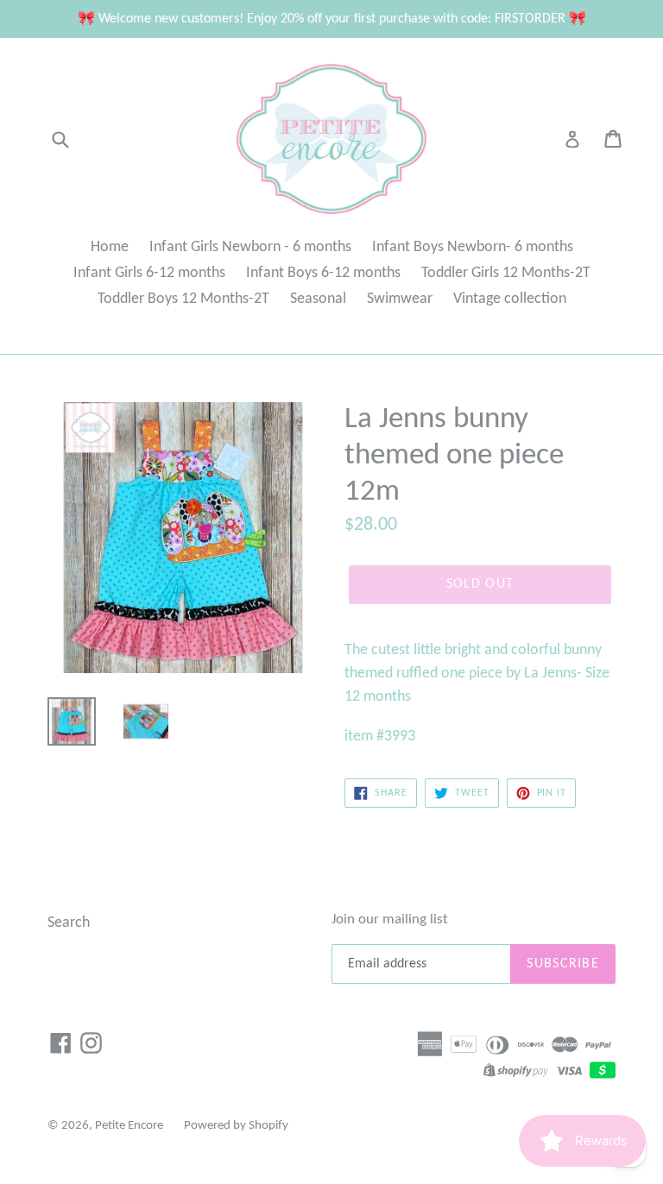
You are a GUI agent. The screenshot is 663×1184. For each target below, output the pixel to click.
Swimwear (400, 299)
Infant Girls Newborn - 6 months (250, 247)
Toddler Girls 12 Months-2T (505, 273)
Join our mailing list (390, 919)
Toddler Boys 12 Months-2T (183, 299)
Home (110, 247)
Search (68, 923)
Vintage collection (509, 299)
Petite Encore (129, 1125)
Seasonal (318, 299)
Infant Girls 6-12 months (149, 273)
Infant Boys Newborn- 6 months (472, 247)
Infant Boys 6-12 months (323, 273)
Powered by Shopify (236, 1125)
